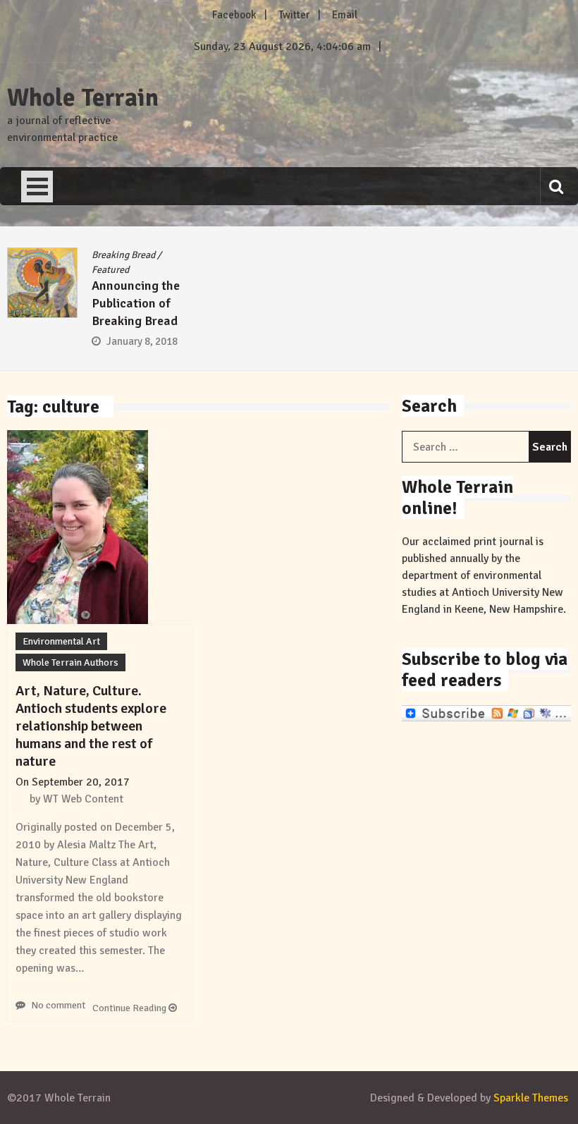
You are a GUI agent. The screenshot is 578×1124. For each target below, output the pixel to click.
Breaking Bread (123, 255)
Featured (110, 270)
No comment (58, 1005)
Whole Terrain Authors (70, 662)
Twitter (293, 14)
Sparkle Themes (530, 1098)
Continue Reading (130, 1008)
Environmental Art (61, 641)
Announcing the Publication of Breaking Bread (136, 303)
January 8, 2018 (142, 341)
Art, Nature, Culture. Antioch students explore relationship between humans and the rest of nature (91, 726)
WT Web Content (83, 799)
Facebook (234, 14)
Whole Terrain (83, 98)
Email (344, 14)
